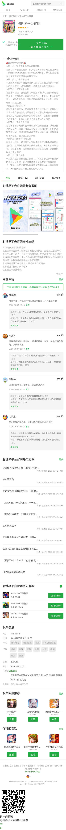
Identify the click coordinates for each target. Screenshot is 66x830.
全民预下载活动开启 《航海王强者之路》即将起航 (21, 467)
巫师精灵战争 (9, 525)
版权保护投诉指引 (33, 771)
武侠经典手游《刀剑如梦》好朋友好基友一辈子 (21, 537)
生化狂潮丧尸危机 (54, 746)
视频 (52, 649)
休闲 (13, 649)
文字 (37, 649)
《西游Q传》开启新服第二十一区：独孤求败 (21, 502)
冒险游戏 (27, 642)
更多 (61, 279)
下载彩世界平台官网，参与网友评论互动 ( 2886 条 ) (33, 287)
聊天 (13, 655)
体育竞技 (15, 642)
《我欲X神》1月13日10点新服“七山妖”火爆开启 (21, 560)
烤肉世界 (12, 711)
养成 (37, 642)
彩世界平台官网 (8, 3)
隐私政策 (13, 670)
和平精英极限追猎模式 (14, 571)
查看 (11, 719)
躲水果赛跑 (8, 479)
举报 (1, 826)
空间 (21, 655)
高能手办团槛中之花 (33, 746)
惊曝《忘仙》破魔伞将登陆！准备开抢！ (21, 548)
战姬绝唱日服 (33, 711)
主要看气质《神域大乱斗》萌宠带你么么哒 (21, 490)
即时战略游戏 (49, 642)
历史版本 (56, 177)
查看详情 (56, 595)
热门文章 (39, 177)
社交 (45, 649)
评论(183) (23, 177)
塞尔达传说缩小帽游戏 (54, 711)
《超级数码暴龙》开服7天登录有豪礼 (21, 514)
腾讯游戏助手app (12, 746)
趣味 (21, 649)
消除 (29, 649)
